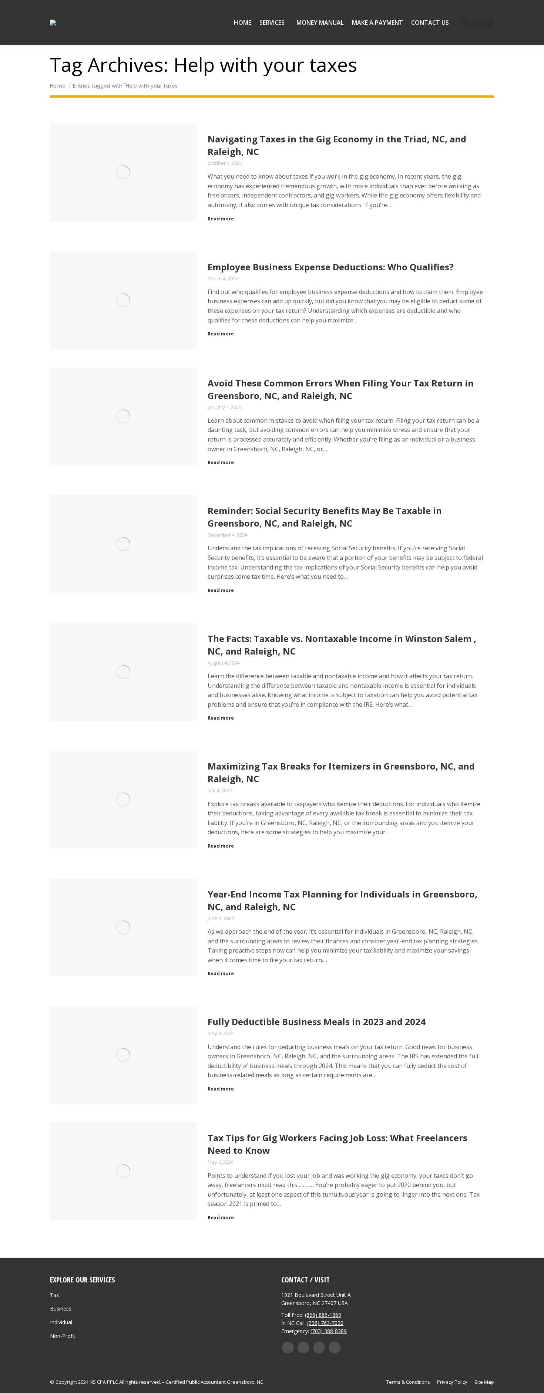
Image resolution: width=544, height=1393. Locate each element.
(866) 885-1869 (323, 1314)
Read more (221, 219)
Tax (54, 1294)
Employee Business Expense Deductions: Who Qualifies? (331, 267)
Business (60, 1308)
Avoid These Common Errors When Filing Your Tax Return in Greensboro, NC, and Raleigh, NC (341, 389)
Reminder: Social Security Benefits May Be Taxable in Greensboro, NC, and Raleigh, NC (325, 516)
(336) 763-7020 (325, 1322)
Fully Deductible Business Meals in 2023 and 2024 (317, 1021)
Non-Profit (62, 1335)
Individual (61, 1322)
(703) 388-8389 (328, 1331)
